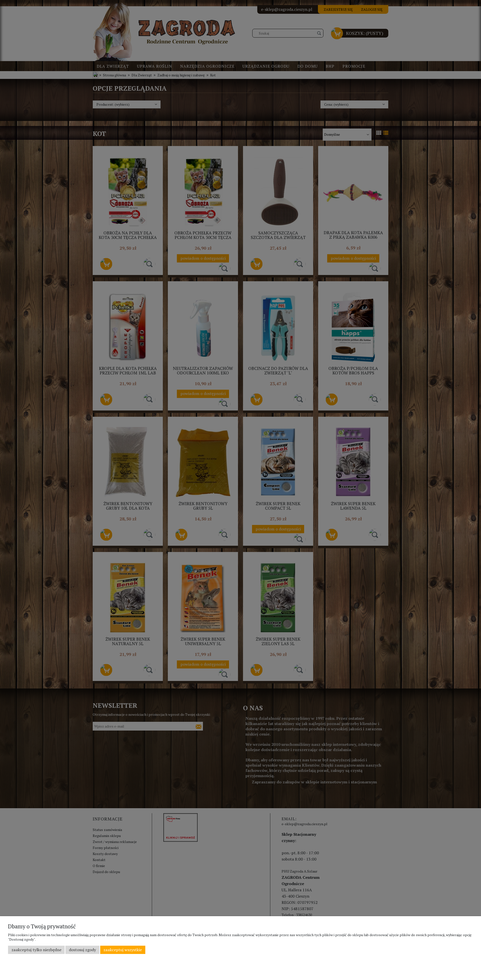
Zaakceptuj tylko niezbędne (36, 949)
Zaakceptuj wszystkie (122, 949)
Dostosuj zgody (82, 949)
